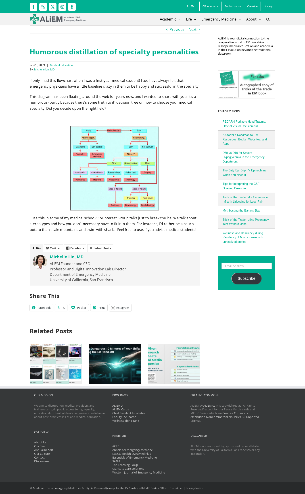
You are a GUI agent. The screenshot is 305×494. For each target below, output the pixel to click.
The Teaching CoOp (125, 465)
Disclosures (41, 461)
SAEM (116, 461)
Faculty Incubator (124, 417)
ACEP (115, 446)
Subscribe (246, 278)
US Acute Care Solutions (128, 469)
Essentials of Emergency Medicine (134, 457)
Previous (177, 29)
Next (192, 29)
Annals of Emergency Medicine (132, 450)
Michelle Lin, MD (44, 69)
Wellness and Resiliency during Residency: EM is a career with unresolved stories (243, 237)
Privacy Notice (194, 488)
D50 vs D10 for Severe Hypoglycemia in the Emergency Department (244, 157)
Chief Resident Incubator (128, 413)
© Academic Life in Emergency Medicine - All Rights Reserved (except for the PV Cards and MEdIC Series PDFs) (98, 488)
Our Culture (42, 454)
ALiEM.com (210, 405)
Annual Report (43, 450)
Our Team (40, 446)
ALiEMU (117, 405)
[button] (268, 19)
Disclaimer (176, 488)
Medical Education (61, 65)
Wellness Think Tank (125, 421)
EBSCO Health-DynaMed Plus (131, 454)
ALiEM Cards (120, 409)
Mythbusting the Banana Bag (241, 210)
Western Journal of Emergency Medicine (138, 472)
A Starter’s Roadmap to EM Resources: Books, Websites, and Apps (245, 139)
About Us (40, 442)
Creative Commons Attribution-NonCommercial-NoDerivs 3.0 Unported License (224, 417)
